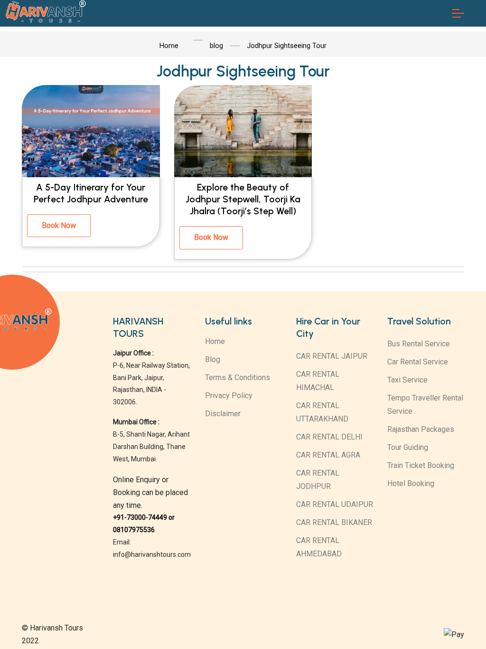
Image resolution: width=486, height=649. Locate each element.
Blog (212, 359)
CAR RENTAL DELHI (329, 436)
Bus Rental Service (418, 343)
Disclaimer (223, 413)
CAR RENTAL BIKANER (334, 522)
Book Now (59, 225)
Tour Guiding (407, 447)
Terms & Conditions (237, 377)
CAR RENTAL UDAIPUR (334, 504)
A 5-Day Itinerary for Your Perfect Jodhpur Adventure (91, 193)
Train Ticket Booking (420, 465)
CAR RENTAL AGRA (328, 454)
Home (215, 341)
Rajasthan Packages (420, 429)
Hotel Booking (410, 483)
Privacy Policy (228, 395)
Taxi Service (407, 379)
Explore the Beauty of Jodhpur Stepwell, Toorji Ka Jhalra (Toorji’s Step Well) (243, 199)
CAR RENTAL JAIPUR (331, 356)
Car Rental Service (417, 361)
